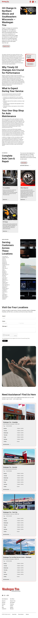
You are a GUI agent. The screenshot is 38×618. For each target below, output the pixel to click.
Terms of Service (20, 614)
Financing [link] (12, 604)
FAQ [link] (2, 605)
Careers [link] (11, 605)
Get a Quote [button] (30, 63)
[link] (11, 590)
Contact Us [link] (4, 608)
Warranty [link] (11, 608)
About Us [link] (3, 600)
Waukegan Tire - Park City (10, 512)
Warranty (27, 614)
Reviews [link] (3, 604)
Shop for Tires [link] (12, 600)
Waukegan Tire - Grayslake (10, 422)
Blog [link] (3, 607)
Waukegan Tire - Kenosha (10, 467)
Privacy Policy (14, 614)
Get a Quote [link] (12, 602)
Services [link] (3, 602)
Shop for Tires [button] (6, 46)
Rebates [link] (11, 607)
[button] (5, 2)
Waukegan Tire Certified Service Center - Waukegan (17, 557)
